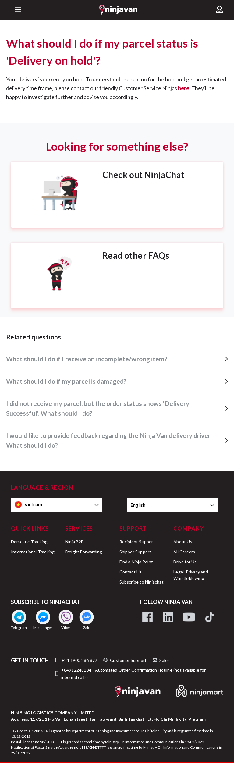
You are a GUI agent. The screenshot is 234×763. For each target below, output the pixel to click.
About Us (182, 541)
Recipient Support (137, 541)
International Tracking (33, 551)
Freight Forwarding (83, 551)
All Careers (184, 551)
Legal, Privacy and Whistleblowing (190, 575)
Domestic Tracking (29, 541)
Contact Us (130, 571)
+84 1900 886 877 (79, 660)
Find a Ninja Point (136, 561)
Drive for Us (185, 561)
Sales (164, 660)
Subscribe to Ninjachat (141, 581)
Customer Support (128, 660)
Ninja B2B (74, 541)
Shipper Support (135, 551)
